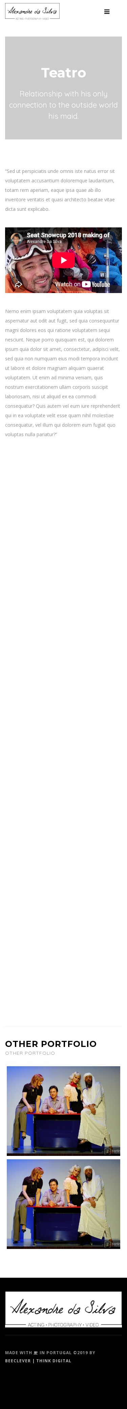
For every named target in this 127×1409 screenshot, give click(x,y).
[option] (63, 88)
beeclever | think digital (38, 1361)
